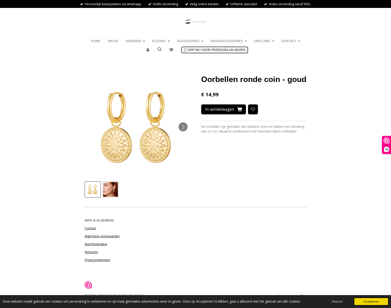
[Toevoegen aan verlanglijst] (253, 109)
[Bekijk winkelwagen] (171, 50)
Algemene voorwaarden (102, 236)
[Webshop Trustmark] (88, 285)
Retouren (91, 252)
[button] (93, 189)
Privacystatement (97, 260)
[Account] (148, 50)
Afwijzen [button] (337, 301)
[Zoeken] (159, 49)
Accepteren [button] (371, 301)
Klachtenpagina (96, 244)
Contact (90, 228)
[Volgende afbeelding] (183, 126)
